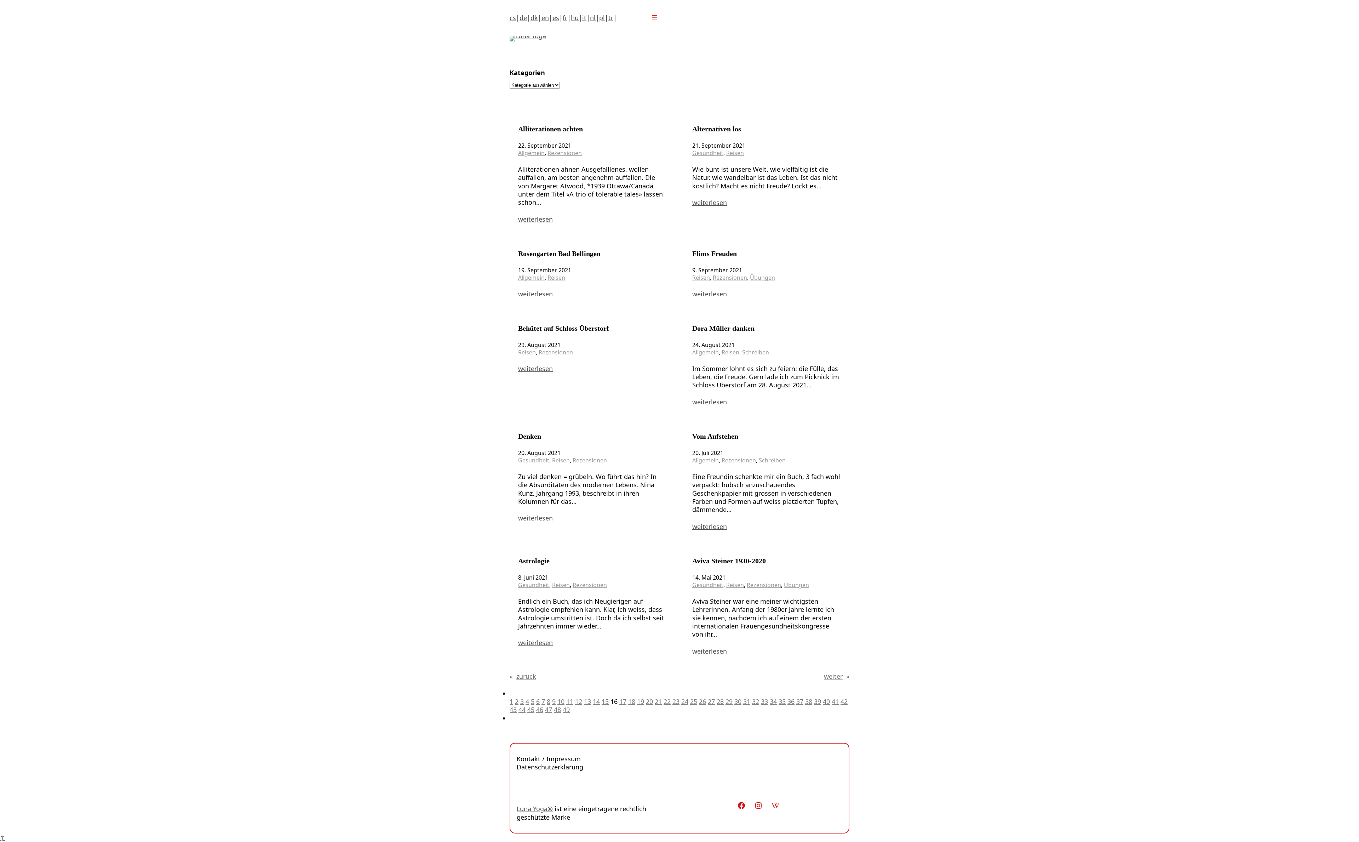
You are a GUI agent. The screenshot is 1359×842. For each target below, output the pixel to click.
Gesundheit (707, 153)
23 (676, 701)
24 (684, 701)
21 (658, 701)
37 (799, 701)
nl (593, 17)
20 (649, 701)
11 (569, 701)
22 (667, 701)
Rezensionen (564, 153)
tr (610, 17)
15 (605, 701)
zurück (523, 676)
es (555, 17)
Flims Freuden (714, 253)
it (584, 17)
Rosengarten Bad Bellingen (559, 253)
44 (522, 709)
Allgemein (531, 153)
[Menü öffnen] (654, 17)
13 (587, 701)
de (523, 17)
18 (631, 701)
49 (566, 709)
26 (702, 701)
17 (622, 701)
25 (693, 701)
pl (602, 17)
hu (575, 17)
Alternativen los (716, 129)
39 (817, 701)
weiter (836, 676)
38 (808, 701)
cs (513, 17)
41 (835, 701)
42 (844, 701)
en (545, 17)
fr (565, 17)
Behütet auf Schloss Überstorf (563, 328)
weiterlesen (535, 219)
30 (737, 701)
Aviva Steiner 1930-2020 (729, 561)
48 (557, 709)
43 (513, 709)
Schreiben (755, 352)
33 (764, 701)
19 (640, 701)
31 (746, 701)
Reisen (735, 153)
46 (539, 709)
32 (755, 701)
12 (578, 701)
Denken (529, 436)
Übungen (762, 277)
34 (773, 701)
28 (720, 701)
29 (729, 701)
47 (548, 709)
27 (711, 701)
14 (596, 701)
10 (560, 701)
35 (782, 701)
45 (530, 709)
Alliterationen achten (550, 129)
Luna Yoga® (535, 808)
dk (534, 17)
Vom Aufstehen (715, 436)
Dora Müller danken (723, 328)
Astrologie (534, 561)
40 (826, 701)
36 (791, 701)
